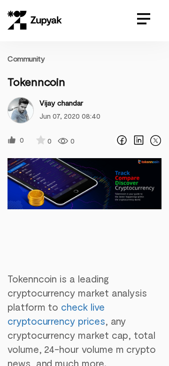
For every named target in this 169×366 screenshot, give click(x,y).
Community (26, 58)
